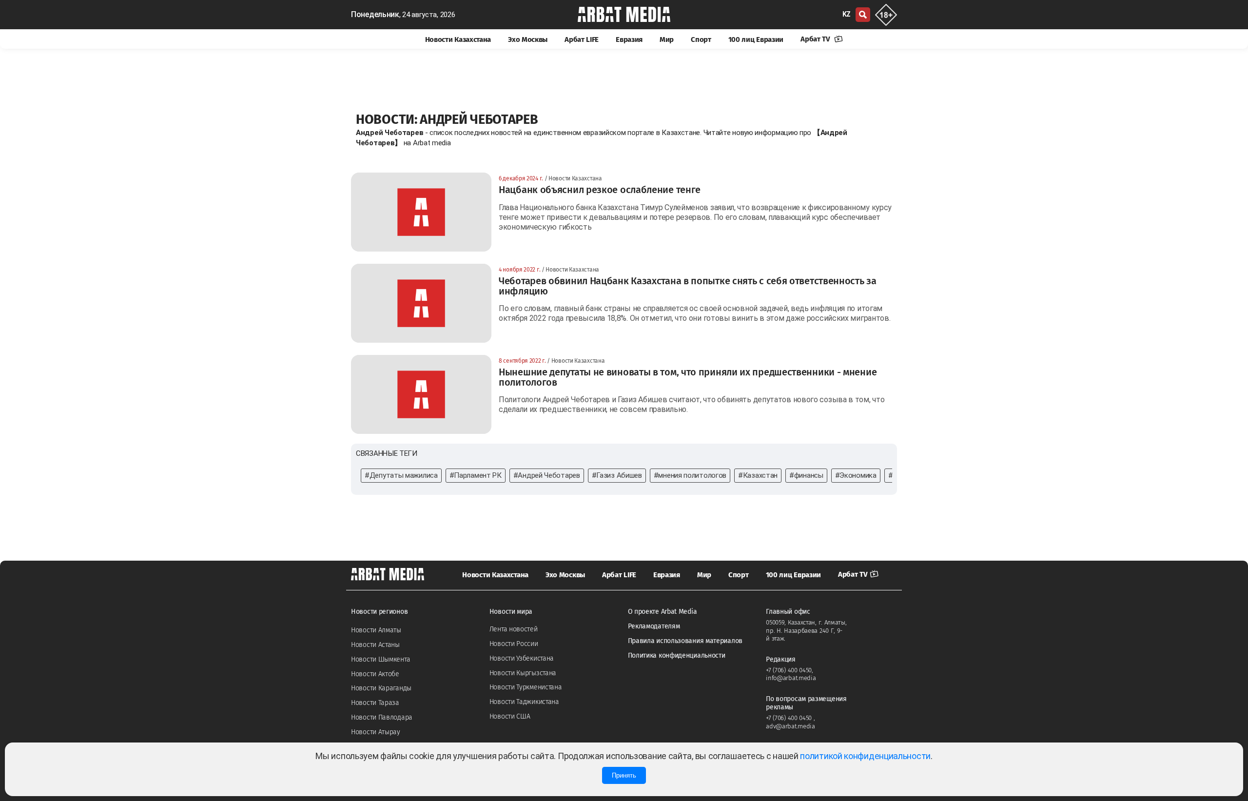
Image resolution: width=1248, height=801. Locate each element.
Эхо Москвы (527, 39)
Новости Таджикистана (524, 702)
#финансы (806, 475)
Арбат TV (816, 39)
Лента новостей (513, 629)
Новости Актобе (375, 674)
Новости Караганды (381, 688)
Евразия (629, 39)
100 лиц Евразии (756, 39)
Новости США (509, 716)
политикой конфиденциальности (865, 756)
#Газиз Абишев (617, 475)
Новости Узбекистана (521, 658)
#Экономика (856, 475)
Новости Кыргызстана (522, 673)
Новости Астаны (375, 645)
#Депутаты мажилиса (401, 475)
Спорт (701, 39)
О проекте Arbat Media (662, 611)
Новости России (513, 644)
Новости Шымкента (380, 659)
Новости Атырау (375, 732)
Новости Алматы (376, 630)
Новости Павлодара (381, 717)
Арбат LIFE (582, 39)
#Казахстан (758, 475)
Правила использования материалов (685, 641)
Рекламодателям (654, 626)
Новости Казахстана (458, 39)
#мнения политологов (690, 475)
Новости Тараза (375, 703)
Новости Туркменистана (525, 687)
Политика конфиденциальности (676, 655)
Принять (624, 775)
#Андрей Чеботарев (546, 475)
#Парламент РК (475, 475)
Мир (667, 39)
